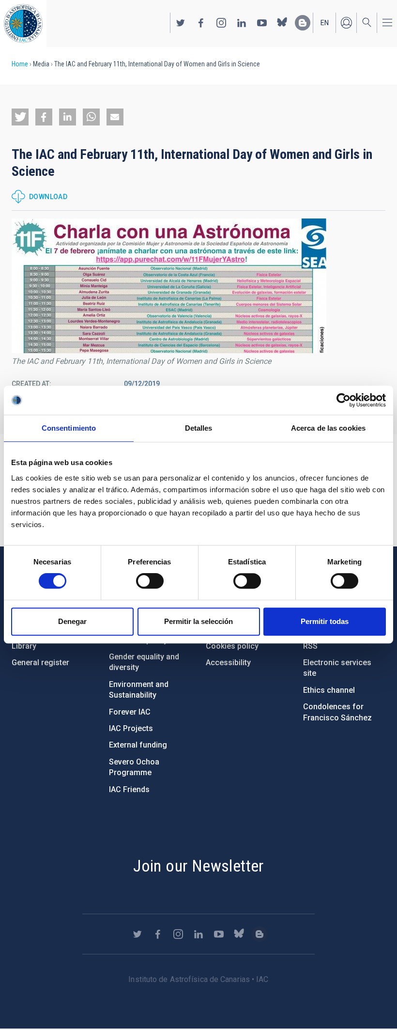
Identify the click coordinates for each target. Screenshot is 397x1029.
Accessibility (228, 662)
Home (20, 64)
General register (40, 662)
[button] (20, 117)
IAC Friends (129, 789)
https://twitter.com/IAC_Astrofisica (180, 23)
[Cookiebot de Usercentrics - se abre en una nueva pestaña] (343, 400)
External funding (138, 744)
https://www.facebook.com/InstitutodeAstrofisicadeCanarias (201, 23)
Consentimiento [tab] (69, 428)
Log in (346, 23)
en (325, 23)
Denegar (72, 621)
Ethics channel (329, 690)
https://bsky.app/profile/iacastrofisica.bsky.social (282, 23)
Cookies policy (232, 646)
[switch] (150, 581)
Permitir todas (325, 621)
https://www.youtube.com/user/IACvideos (262, 23)
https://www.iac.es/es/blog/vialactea (302, 23)
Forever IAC (130, 712)
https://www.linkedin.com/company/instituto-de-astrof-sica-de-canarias (241, 23)
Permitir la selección (198, 621)
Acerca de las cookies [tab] (328, 428)
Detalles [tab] (199, 428)
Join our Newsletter (198, 865)
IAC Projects (131, 728)
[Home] (23, 23)
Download (48, 197)
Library (24, 646)
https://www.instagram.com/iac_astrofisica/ (221, 23)
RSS (310, 646)
